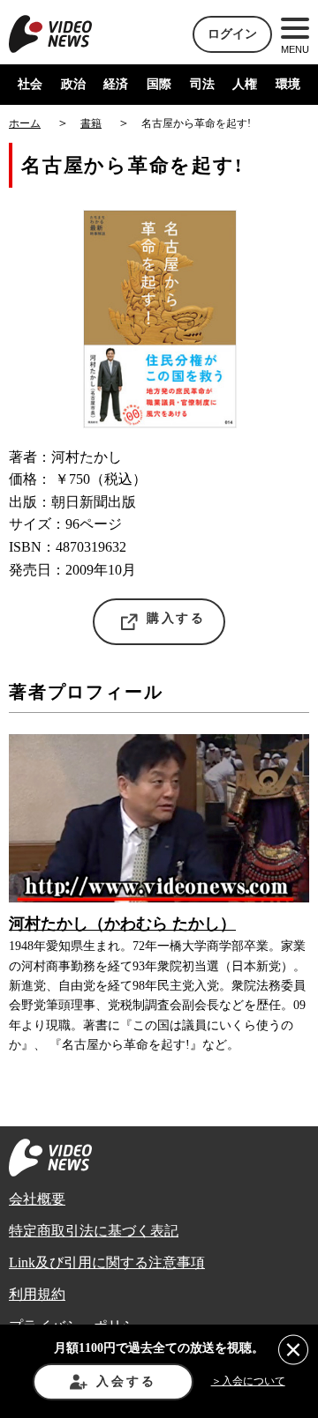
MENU (295, 49)
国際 (159, 84)
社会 (30, 84)
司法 (202, 84)
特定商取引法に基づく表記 (93, 1230)
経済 (115, 84)
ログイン (232, 34)
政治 (73, 84)
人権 (244, 84)
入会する (125, 1381)
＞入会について (248, 1381)
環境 (288, 84)
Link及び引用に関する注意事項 (107, 1262)
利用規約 (37, 1294)
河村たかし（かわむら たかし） (122, 923)
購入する (176, 618)
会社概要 (37, 1199)
